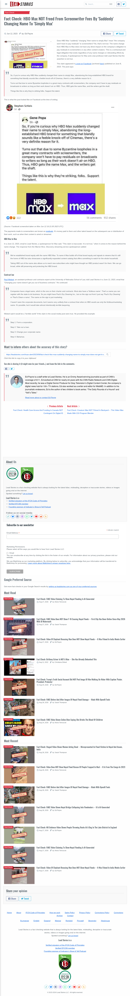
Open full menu (6, 4)
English (36, 921)
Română (69, 921)
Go (110, 4)
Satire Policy (70, 913)
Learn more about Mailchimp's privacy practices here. (49, 563)
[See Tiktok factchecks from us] (8, 516)
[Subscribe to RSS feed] (46, 516)
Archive (60, 916)
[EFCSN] (65, 976)
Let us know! (28, 494)
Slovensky (92, 921)
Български (24, 921)
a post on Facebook (83, 64)
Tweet (121, 33)
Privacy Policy (84, 913)
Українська (105, 921)
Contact (70, 916)
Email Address (13, 533)
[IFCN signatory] (65, 962)
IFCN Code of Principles (35, 913)
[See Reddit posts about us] (41, 516)
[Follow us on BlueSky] (13, 516)
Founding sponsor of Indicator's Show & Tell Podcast (30, 507)
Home (9, 913)
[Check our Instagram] (22, 516)
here (102, 64)
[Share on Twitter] (12, 369)
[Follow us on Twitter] (32, 516)
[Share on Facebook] (6, 369)
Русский (80, 921)
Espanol (47, 921)
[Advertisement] (65, 436)
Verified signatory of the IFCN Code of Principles (28, 501)
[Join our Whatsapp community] (27, 516)
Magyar (58, 921)
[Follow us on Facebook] (17, 516)
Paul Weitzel (9, 280)
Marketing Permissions (16, 547)
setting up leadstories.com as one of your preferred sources (73, 586)
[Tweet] (123, 4)
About (18, 913)
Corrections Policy (102, 913)
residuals (49, 231)
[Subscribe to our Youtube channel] (36, 516)
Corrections (118, 913)
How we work (55, 913)
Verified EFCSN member (18, 504)
